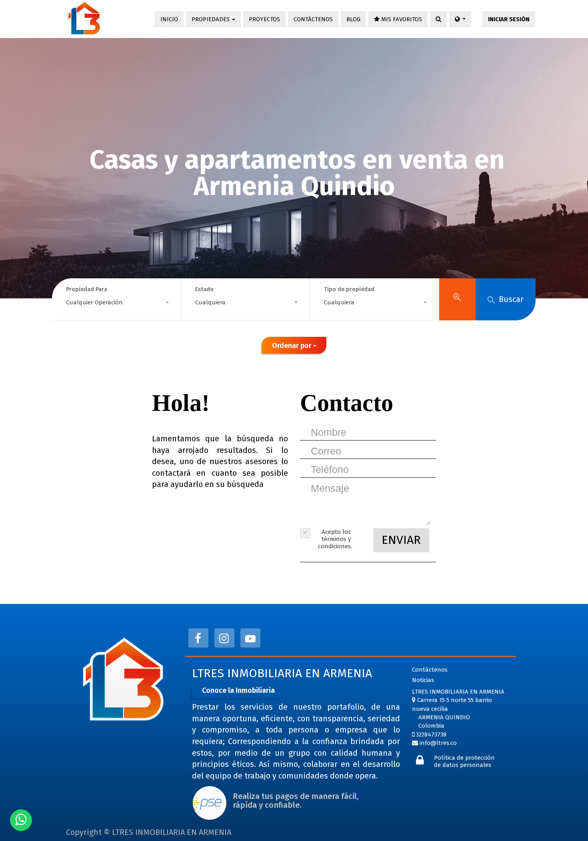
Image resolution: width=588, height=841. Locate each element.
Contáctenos (430, 669)
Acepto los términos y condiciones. (335, 539)
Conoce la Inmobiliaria (238, 690)
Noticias (423, 680)
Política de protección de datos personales (464, 761)
